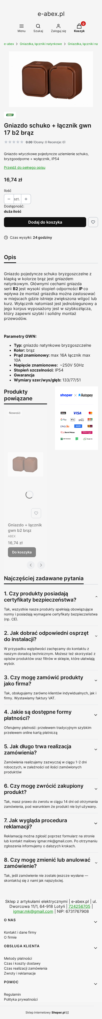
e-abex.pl (51, 13)
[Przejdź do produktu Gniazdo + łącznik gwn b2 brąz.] (25, 464)
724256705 (79, 906)
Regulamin (12, 994)
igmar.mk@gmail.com (33, 911)
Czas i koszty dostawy (22, 963)
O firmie (10, 937)
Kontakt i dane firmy (20, 932)
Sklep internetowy (45, 1012)
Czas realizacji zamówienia (25, 968)
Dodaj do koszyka (45, 222)
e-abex (9, 44)
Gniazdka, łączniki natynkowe (41, 44)
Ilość (7, 190)
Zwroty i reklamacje (20, 973)
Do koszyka (22, 552)
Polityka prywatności (21, 999)
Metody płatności (18, 958)
